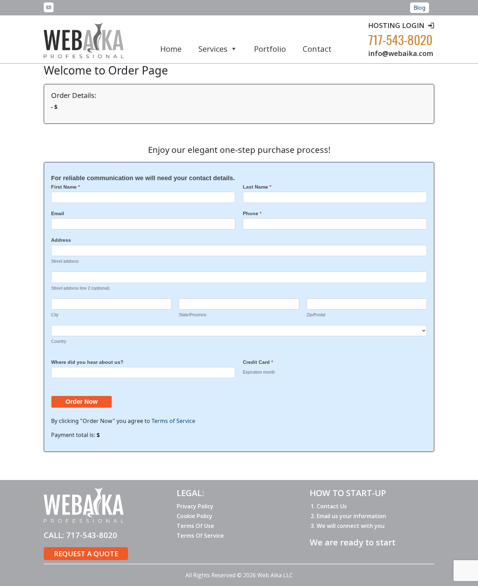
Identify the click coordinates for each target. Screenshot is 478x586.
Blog (420, 8)
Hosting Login (396, 25)
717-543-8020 (400, 39)
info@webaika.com (400, 53)
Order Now (81, 401)
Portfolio (270, 49)
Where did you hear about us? (87, 362)
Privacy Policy (195, 506)
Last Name (257, 187)
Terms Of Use (195, 526)
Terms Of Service (200, 535)
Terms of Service (173, 421)
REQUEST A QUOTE (86, 553)
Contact (317, 49)
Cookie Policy (194, 516)
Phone (252, 213)
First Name (65, 187)
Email (57, 213)
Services (212, 49)
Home (171, 49)
